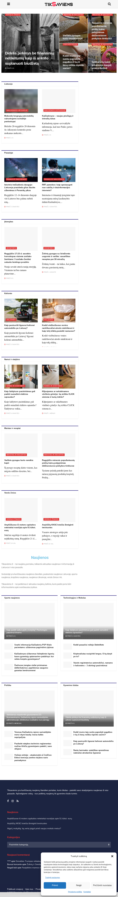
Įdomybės (11, 248)
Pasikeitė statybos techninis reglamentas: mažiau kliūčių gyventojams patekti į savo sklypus (33, 746)
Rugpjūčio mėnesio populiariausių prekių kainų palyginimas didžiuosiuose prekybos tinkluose (58, 463)
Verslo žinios (13, 15)
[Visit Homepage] (59, 4)
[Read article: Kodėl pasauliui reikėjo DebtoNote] (67, 647)
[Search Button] (109, 4)
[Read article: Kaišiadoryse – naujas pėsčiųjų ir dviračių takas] (58, 101)
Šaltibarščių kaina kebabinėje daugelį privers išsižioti (101, 65)
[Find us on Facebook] (8, 801)
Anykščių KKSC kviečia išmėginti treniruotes (27, 823)
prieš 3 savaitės (50, 206)
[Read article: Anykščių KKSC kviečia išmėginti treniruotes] (58, 510)
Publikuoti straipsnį (15, 889)
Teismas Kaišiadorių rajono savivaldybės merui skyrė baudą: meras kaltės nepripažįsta (32, 734)
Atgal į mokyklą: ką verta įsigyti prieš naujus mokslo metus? (34, 828)
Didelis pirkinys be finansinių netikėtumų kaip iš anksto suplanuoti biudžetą (29, 58)
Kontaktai (87, 892)
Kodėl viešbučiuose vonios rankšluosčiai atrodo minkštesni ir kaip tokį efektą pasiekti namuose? (58, 328)
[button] (112, 856)
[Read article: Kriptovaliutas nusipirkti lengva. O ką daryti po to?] (67, 656)
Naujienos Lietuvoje (17, 110)
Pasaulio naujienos (16, 179)
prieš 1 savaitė (49, 272)
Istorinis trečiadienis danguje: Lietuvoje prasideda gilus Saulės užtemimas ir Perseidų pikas (19, 187)
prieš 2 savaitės (12, 206)
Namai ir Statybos (15, 386)
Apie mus (29, 889)
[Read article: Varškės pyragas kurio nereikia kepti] (21, 445)
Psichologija (70, 44)
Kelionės (11, 320)
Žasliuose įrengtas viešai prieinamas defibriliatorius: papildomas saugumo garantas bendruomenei (31, 668)
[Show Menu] (8, 4)
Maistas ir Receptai (73, 15)
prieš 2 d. (47, 135)
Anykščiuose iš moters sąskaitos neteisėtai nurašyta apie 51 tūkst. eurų (20, 527)
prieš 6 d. (10, 68)
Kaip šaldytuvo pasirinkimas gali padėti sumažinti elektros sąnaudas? (19, 394)
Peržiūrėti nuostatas (102, 885)
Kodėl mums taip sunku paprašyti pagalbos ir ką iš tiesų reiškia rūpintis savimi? (73, 62)
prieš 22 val (48, 544)
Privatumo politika (75, 892)
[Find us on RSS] (18, 801)
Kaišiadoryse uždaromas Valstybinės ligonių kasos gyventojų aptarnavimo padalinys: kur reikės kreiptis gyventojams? (34, 656)
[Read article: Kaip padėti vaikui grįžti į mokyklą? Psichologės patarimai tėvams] (29, 621)
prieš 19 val (11, 543)
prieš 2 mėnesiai (14, 723)
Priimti (55, 885)
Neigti (78, 885)
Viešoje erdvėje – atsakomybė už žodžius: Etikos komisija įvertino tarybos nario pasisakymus (33, 757)
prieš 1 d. (10, 138)
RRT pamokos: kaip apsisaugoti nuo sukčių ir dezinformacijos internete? (57, 187)
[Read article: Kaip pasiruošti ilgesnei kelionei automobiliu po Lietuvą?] (21, 311)
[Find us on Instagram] (13, 801)
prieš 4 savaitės (12, 413)
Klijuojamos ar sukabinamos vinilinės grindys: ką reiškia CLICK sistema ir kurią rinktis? (58, 394)
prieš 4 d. (12, 636)
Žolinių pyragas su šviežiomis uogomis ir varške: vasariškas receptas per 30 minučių (56, 256)
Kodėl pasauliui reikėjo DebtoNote (88, 645)
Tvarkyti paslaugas (52, 878)
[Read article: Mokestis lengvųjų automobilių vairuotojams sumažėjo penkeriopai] (21, 101)
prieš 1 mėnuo (49, 413)
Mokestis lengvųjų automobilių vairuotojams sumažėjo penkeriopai (19, 119)
